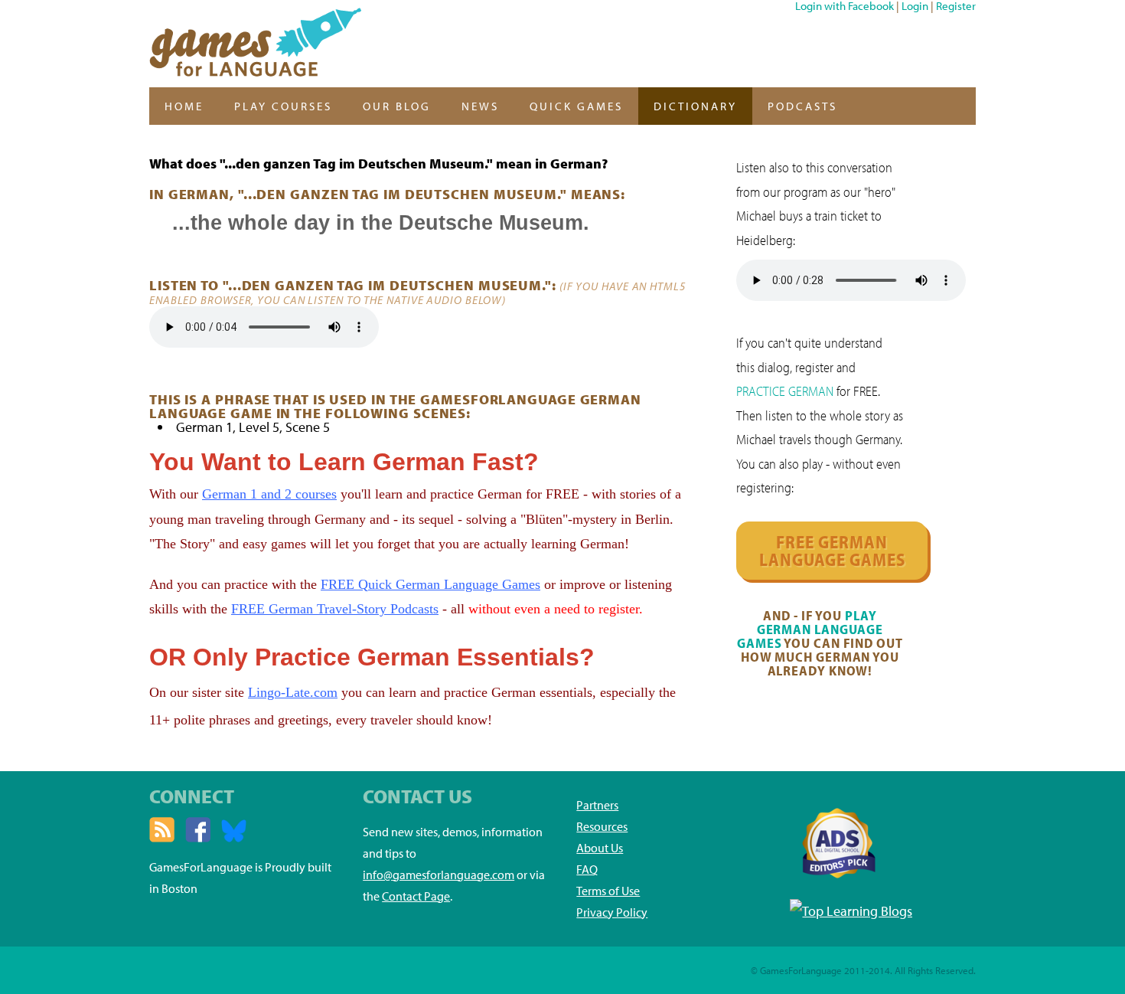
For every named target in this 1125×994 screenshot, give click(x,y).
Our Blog (397, 106)
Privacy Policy (611, 912)
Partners (597, 805)
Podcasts (802, 106)
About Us (599, 847)
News (480, 106)
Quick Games (576, 106)
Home (184, 106)
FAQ (587, 869)
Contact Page (416, 896)
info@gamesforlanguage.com (438, 874)
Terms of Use (608, 890)
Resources (602, 826)
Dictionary (695, 106)
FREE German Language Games (832, 551)
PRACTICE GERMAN (784, 391)
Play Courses (283, 106)
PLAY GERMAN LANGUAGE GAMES (810, 629)
